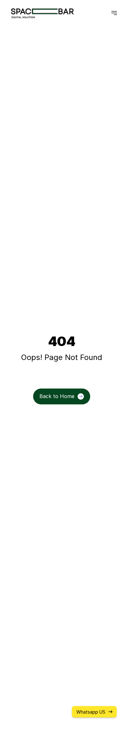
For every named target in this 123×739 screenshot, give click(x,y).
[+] (114, 13)
